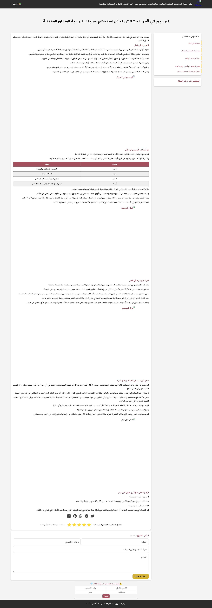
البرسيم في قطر (194, 43)
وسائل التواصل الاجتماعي (148, 4)
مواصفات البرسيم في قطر (190, 51)
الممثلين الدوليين (166, 4)
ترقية (190, 4)
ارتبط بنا (119, 4)
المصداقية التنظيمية (107, 4)
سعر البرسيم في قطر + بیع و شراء (187, 66)
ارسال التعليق (140, 576)
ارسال (106, 596)
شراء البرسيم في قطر (192, 58)
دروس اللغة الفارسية (130, 4)
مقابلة (185, 4)
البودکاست (178, 4)
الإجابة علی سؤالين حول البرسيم (188, 71)
